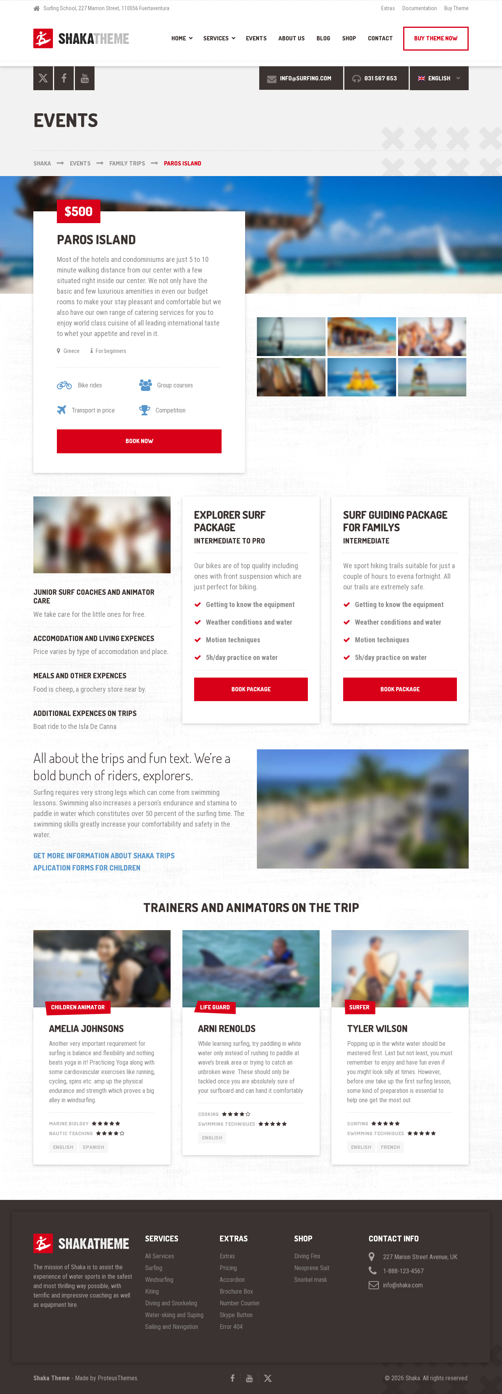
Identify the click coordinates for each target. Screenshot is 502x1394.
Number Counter (240, 1303)
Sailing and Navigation (171, 1326)
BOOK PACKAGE (251, 689)
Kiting (152, 1291)
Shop (349, 38)
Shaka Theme (51, 1378)
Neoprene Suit (311, 1268)
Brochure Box (236, 1291)
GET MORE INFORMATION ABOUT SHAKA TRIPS (104, 855)
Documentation (419, 8)
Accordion (232, 1279)
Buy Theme (456, 8)
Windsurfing (159, 1279)
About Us (291, 38)
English (438, 78)
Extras (388, 8)
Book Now (139, 441)
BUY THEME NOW (436, 38)
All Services (159, 1256)
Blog (323, 38)
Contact (380, 38)
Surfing (153, 1268)
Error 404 (231, 1326)
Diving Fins (307, 1256)
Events (256, 38)
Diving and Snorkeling (171, 1303)
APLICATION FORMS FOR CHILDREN (86, 867)
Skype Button (236, 1315)
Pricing (228, 1268)
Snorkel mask (310, 1279)
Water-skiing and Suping (174, 1315)
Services (216, 38)
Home (178, 38)
